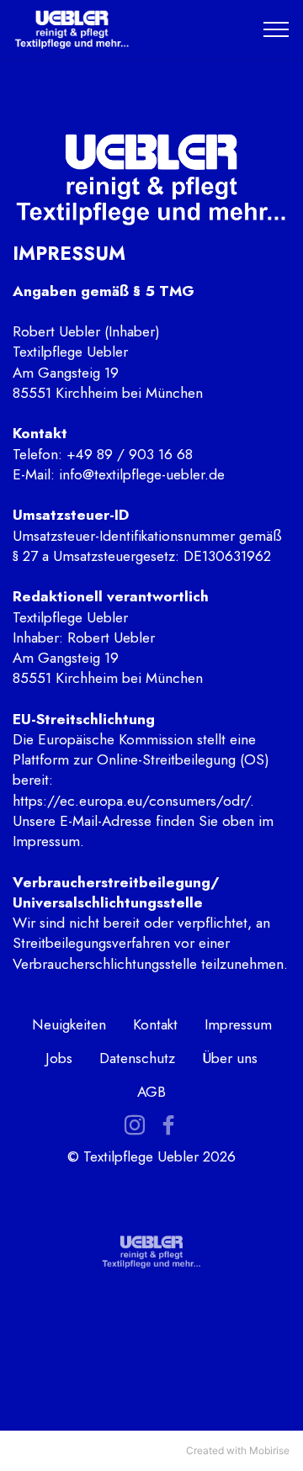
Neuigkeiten (69, 1023)
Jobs (58, 1057)
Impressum (238, 1023)
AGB (151, 1091)
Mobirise (269, 1450)
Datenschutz (137, 1057)
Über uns (230, 1057)
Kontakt (155, 1023)
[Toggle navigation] (276, 29)
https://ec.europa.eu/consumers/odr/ (131, 800)
